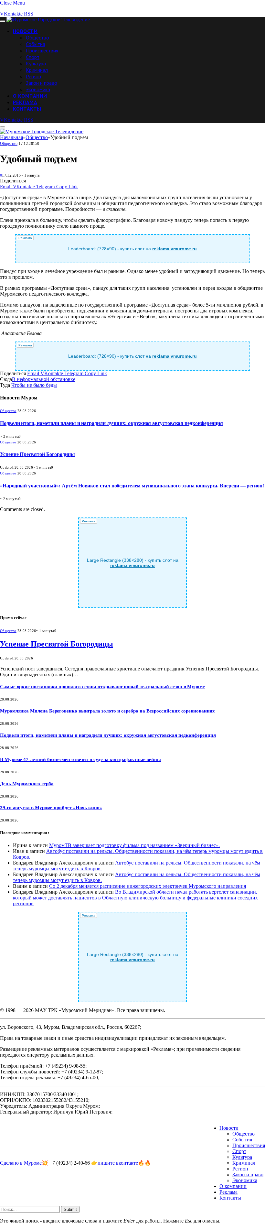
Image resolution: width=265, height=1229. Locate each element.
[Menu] (2, 21)
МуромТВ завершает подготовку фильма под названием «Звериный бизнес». (134, 845)
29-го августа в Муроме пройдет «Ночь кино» (51, 807)
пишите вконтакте (118, 1163)
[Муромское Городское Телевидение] (48, 19)
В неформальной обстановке (43, 379)
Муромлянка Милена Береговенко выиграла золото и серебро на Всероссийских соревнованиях (107, 710)
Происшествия (42, 50)
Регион (33, 76)
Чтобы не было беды (34, 385)
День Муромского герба (26, 783)
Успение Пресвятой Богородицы (37, 454)
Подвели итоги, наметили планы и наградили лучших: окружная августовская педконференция (111, 423)
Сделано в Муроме (21, 1163)
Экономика (38, 89)
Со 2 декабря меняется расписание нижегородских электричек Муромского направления (147, 886)
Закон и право (41, 83)
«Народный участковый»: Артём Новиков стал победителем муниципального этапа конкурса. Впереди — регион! (132, 485)
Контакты (27, 108)
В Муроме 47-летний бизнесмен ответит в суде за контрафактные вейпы (80, 759)
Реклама (25, 102)
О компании (30, 95)
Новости (25, 31)
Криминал (37, 70)
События (35, 44)
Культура (36, 63)
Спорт (32, 57)
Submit (70, 1209)
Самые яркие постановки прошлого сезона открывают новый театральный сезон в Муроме (102, 686)
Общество (37, 37)
